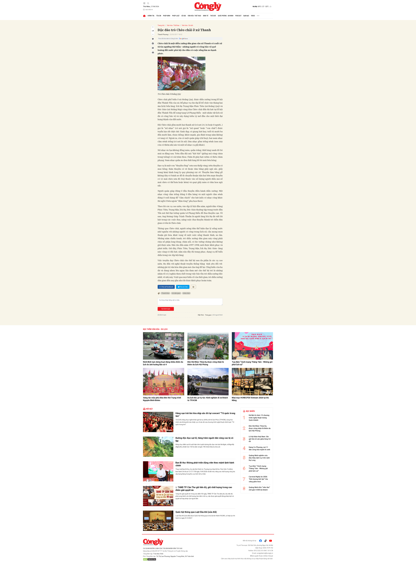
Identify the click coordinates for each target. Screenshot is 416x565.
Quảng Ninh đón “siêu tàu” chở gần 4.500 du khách (259, 488)
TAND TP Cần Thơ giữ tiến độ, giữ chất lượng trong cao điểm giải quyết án (204, 488)
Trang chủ (161, 25)
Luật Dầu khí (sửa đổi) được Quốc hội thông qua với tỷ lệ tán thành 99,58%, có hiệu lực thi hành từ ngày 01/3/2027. (205, 517)
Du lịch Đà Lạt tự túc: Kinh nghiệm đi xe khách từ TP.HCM (207, 399)
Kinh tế (205, 16)
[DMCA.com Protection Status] (175, 559)
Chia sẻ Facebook (167, 287)
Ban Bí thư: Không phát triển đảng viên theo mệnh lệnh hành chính (205, 464)
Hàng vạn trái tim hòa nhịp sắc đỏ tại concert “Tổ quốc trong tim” (205, 414)
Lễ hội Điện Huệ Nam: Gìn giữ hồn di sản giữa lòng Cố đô (260, 439)
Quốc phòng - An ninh (225, 16)
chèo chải (186, 293)
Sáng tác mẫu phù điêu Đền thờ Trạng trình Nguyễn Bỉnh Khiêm (162, 399)
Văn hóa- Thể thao (194, 16)
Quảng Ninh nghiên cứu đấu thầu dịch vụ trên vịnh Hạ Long (259, 457)
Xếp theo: (201, 315)
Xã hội (183, 16)
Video (253, 16)
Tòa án (158, 16)
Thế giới (213, 16)
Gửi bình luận (165, 309)
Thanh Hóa (165, 293)
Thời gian (208, 315)
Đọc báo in (149, 9)
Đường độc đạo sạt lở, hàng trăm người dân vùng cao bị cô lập (204, 439)
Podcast (238, 16)
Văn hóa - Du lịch (187, 25)
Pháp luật (176, 16)
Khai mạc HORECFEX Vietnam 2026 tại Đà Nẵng (250, 399)
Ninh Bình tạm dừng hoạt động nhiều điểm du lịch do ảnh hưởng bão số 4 (163, 363)
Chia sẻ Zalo (184, 287)
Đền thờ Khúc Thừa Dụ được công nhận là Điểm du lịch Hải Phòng (205, 363)
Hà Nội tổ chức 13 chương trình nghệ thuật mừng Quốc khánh (259, 417)
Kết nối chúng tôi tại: (249, 540)
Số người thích (218, 315)
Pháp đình (166, 16)
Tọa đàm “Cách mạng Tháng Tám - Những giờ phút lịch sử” (252, 363)
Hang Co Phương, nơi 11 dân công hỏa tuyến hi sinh (259, 448)
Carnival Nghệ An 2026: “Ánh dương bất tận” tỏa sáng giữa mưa (258, 479)
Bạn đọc (246, 16)
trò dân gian (176, 293)
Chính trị (151, 16)
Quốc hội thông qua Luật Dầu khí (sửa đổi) (196, 512)
